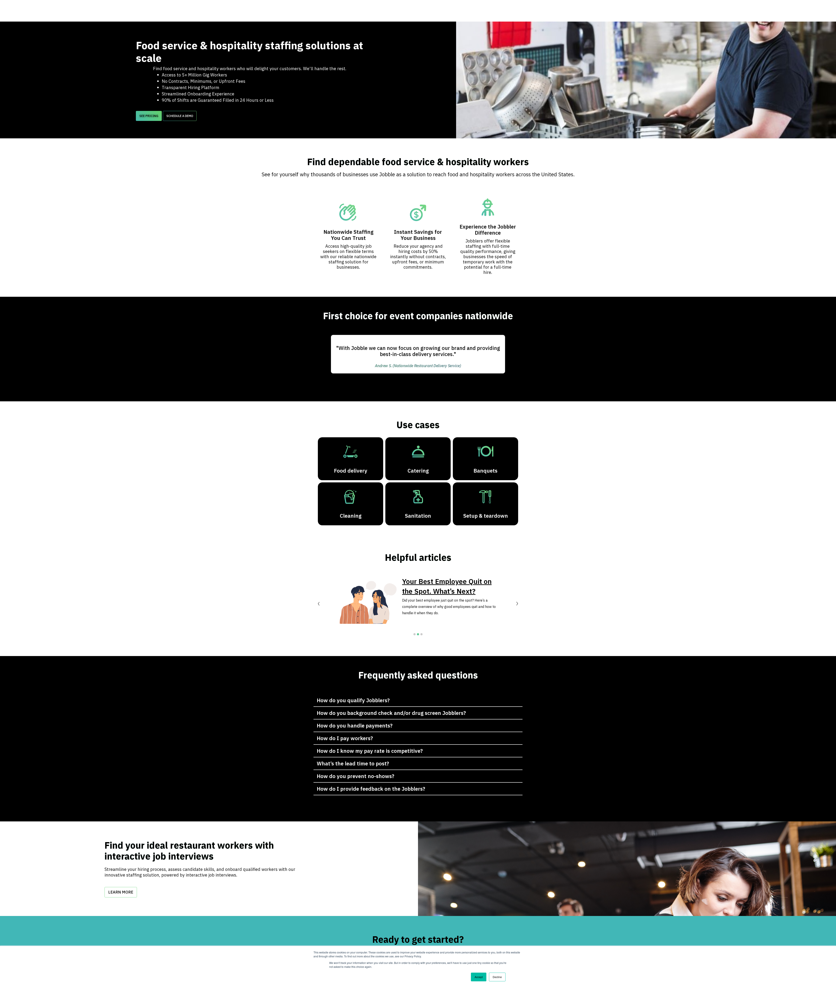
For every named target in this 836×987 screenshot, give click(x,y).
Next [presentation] (517, 604)
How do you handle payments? (355, 725)
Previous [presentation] (319, 604)
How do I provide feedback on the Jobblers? (371, 788)
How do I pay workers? (345, 738)
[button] (149, 116)
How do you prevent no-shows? (355, 776)
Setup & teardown (485, 515)
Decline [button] (497, 977)
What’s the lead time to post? (353, 763)
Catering (418, 470)
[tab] (418, 700)
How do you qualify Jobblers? (353, 700)
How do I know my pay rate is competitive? (370, 750)
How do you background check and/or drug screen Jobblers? (391, 712)
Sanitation (418, 515)
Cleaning (350, 515)
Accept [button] (479, 977)
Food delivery (350, 470)
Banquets (485, 470)
